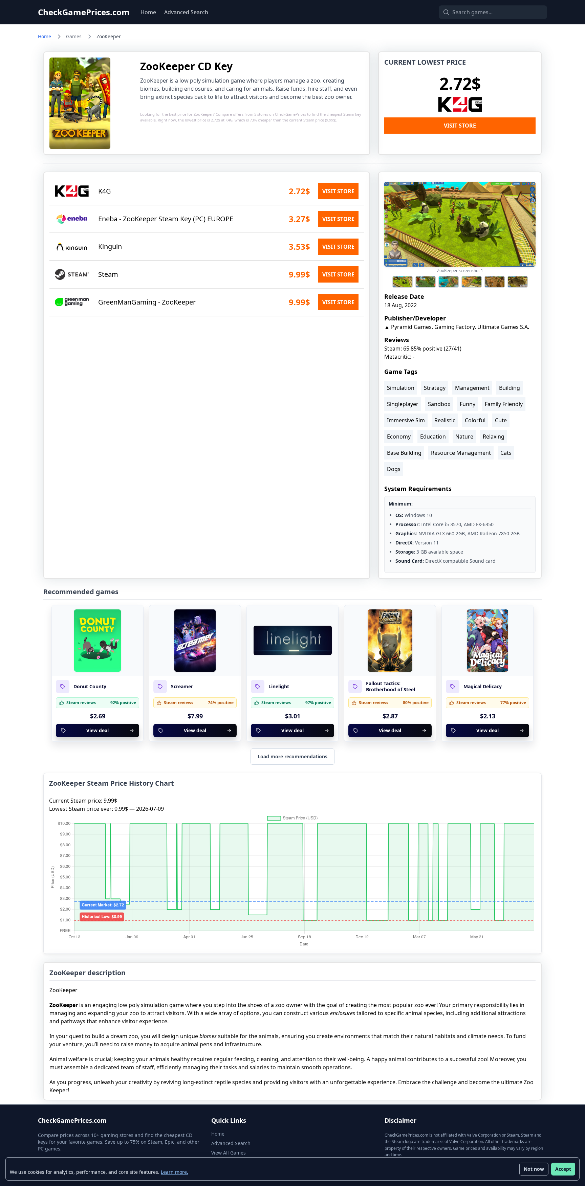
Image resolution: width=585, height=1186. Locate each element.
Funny (467, 404)
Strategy (435, 387)
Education (433, 436)
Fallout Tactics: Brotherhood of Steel (390, 686)
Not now (534, 1169)
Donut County (89, 687)
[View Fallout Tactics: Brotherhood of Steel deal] (390, 640)
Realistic (444, 420)
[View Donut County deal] (97, 640)
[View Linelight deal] (292, 640)
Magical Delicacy (482, 687)
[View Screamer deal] (195, 640)
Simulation (400, 387)
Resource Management (461, 452)
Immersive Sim (406, 420)
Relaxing (493, 436)
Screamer (182, 687)
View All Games (228, 1152)
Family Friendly (504, 404)
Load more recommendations (292, 756)
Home (148, 12)
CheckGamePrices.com (84, 12)
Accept (563, 1169)
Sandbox (439, 404)
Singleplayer (402, 404)
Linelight (278, 687)
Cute (501, 420)
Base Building (404, 452)
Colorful (475, 420)
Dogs (393, 469)
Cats (506, 452)
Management (472, 387)
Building (509, 387)
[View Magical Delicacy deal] (487, 640)
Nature (464, 436)
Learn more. (174, 1172)
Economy (399, 436)
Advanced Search (186, 12)
